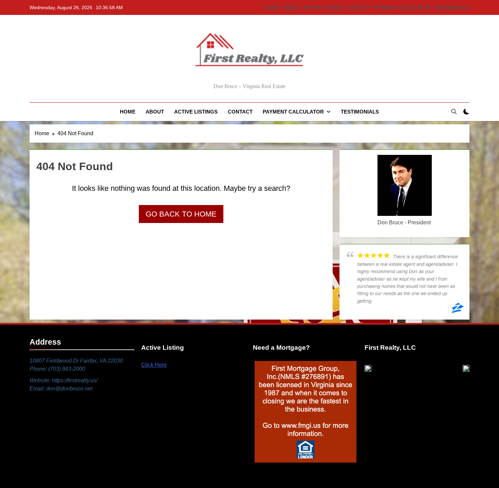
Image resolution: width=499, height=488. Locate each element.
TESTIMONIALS (451, 7)
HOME (272, 7)
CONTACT (358, 7)
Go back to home (181, 214)
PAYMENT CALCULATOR (402, 7)
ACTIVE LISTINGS (323, 7)
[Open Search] (454, 111)
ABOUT (291, 7)
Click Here (154, 365)
